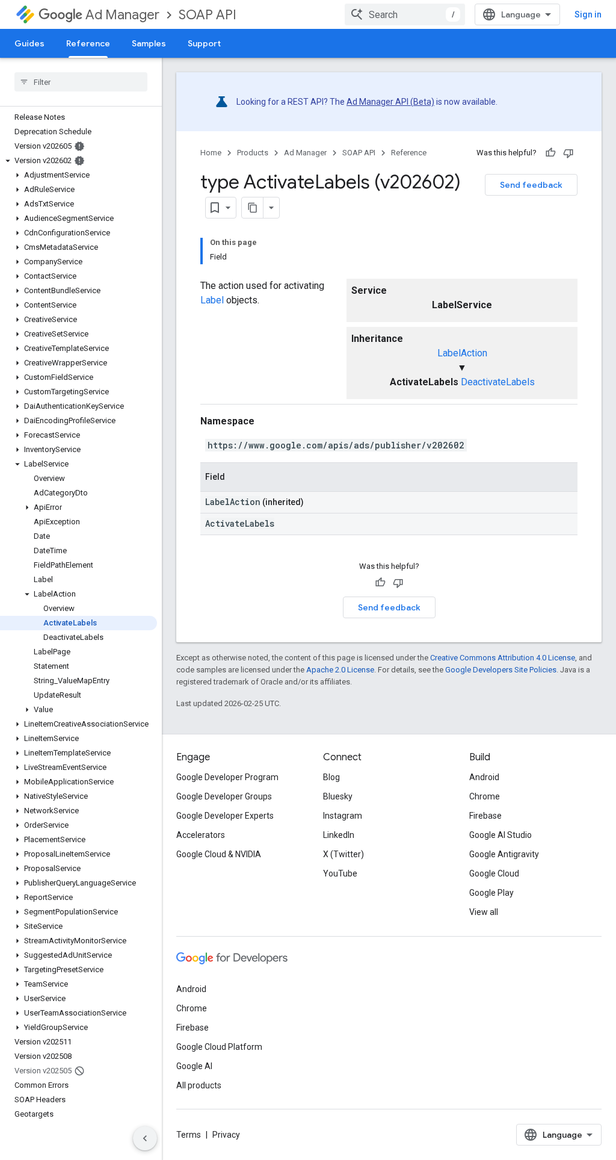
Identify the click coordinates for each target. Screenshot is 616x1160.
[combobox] (405, 14)
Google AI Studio (500, 835)
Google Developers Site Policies (500, 669)
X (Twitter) (343, 854)
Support (204, 43)
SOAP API (207, 15)
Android (484, 777)
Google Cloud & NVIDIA (218, 854)
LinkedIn (338, 835)
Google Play (491, 893)
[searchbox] (80, 81)
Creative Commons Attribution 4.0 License (502, 657)
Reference (88, 43)
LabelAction (462, 353)
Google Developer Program (227, 777)
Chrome (484, 796)
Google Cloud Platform (219, 1047)
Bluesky (338, 796)
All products (198, 1085)
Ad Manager (122, 15)
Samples (149, 43)
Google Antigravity (504, 854)
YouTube (340, 873)
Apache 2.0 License (340, 669)
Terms (188, 1135)
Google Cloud (494, 873)
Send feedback (531, 184)
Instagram (342, 815)
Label (212, 300)
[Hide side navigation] (145, 1138)
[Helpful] (550, 153)
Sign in (588, 14)
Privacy (226, 1135)
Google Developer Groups (224, 796)
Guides (29, 43)
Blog (331, 777)
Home (210, 152)
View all (483, 912)
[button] (78, 161)
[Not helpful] (568, 153)
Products (252, 152)
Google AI (194, 1066)
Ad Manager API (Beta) (390, 102)
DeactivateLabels (498, 382)
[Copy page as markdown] (252, 207)
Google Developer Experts (225, 815)
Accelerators (200, 835)
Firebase (485, 815)
